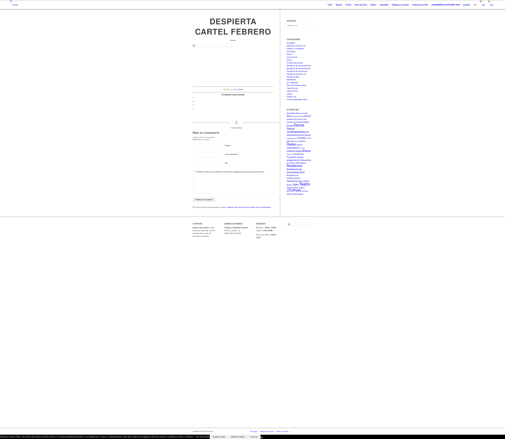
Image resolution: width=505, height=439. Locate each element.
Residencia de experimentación (298, 68)
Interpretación (293, 147)
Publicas (303, 160)
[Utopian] (14, 4)
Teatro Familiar (292, 91)
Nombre (228, 145)
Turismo (301, 187)
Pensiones (299, 153)
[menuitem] (330, 4)
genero (303, 141)
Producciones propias (295, 62)
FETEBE (308, 138)
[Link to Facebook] (295, 431)
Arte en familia (302, 113)
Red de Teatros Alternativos (299, 161)
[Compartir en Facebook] (196, 97)
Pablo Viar (290, 154)
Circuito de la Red (294, 122)
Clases (289, 54)
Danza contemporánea (296, 130)
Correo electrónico (232, 154)
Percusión (291, 157)
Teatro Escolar (292, 88)
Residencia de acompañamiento (299, 65)
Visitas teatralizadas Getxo (297, 99)
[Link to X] (299, 431)
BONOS (307, 116)
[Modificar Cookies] (262, 437)
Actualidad (291, 43)
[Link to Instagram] (306, 431)
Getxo (291, 144)
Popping (300, 157)
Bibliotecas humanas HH (296, 45)
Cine (305, 119)
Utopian (240, 89)
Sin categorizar (292, 82)
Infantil (299, 144)
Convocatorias (292, 57)
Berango (301, 116)
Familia (301, 137)
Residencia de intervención (297, 71)
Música (306, 151)
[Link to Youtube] (302, 431)
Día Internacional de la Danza (299, 133)
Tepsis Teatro (292, 187)
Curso (290, 125)
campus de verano (294, 119)
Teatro (304, 184)
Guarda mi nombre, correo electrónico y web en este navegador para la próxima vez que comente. (230, 172)
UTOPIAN (294, 190)
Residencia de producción (296, 74)
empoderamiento (292, 138)
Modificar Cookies (238, 437)
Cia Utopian (291, 51)
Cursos (289, 60)
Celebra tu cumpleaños (295, 48)
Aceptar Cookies (219, 437)
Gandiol (296, 141)
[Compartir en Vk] (196, 108)
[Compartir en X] (196, 101)
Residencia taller (293, 77)
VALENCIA (304, 191)
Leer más (254, 437)
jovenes (302, 148)
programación (293, 160)
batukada (295, 116)
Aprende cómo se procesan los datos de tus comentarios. (249, 207)
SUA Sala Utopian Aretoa (296, 85)
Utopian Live (291, 96)
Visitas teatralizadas (295, 194)
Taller (296, 184)
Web (226, 163)
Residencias (291, 79)
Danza (299, 124)
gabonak (290, 141)
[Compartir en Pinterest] (196, 105)
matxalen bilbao (294, 150)
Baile (289, 115)
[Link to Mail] (310, 431)
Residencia (294, 165)
